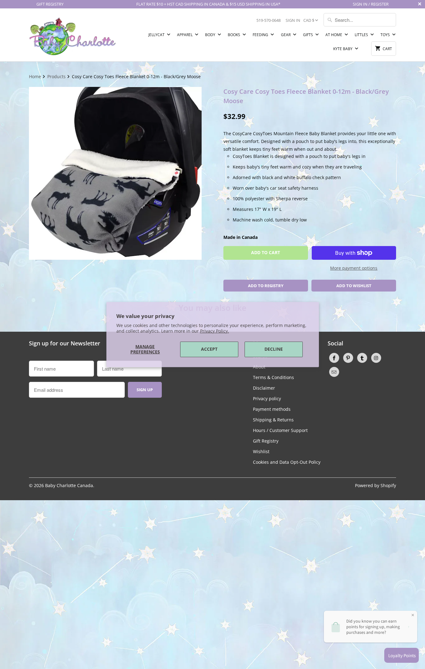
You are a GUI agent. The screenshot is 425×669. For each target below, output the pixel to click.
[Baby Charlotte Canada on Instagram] (376, 358)
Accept (209, 349)
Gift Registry (265, 441)
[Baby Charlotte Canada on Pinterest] (348, 358)
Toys (386, 34)
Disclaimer (264, 388)
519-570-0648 (268, 20)
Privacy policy (267, 398)
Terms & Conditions (273, 377)
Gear (286, 34)
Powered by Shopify (375, 485)
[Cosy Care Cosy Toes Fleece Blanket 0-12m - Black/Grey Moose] (115, 173)
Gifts (308, 34)
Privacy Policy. (214, 331)
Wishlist (261, 451)
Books (234, 34)
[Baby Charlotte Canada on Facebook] (334, 358)
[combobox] (360, 19)
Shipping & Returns (273, 420)
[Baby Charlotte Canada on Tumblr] (362, 358)
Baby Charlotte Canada (69, 485)
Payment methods (272, 409)
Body (210, 34)
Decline (273, 349)
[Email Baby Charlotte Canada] (334, 372)
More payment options (353, 268)
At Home (334, 34)
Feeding (261, 34)
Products (57, 76)
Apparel (185, 34)
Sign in (293, 20)
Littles (362, 34)
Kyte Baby (343, 48)
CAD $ (308, 20)
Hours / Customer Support (280, 430)
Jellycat (157, 34)
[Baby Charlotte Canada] (72, 35)
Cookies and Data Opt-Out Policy (286, 462)
